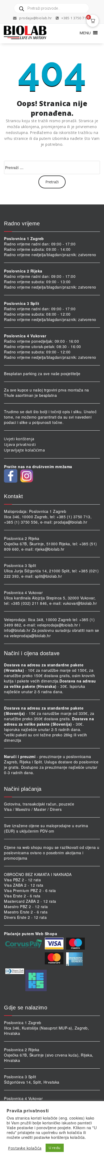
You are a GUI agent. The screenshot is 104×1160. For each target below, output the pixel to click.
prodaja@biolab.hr (35, 18)
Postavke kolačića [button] (25, 1148)
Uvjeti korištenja (19, 438)
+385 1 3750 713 (74, 18)
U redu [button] (55, 1147)
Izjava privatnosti (20, 444)
